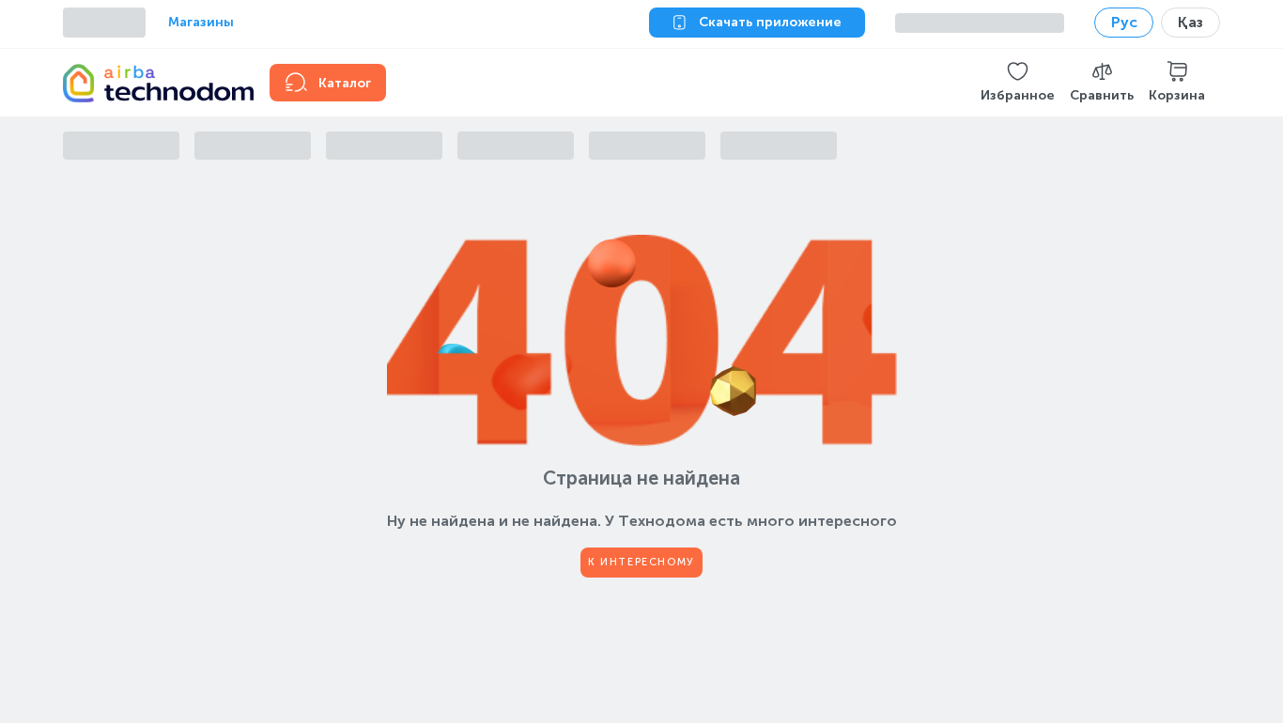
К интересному (641, 562)
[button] (1018, 82)
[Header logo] (155, 82)
